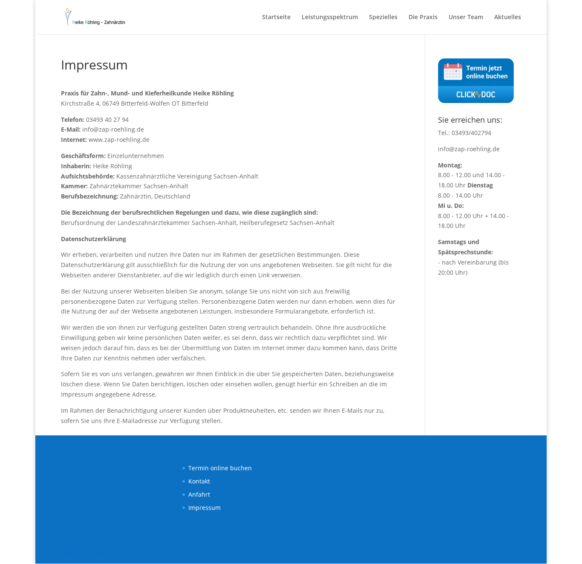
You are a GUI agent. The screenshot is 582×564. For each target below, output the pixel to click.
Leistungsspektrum (330, 17)
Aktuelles (507, 17)
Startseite (276, 17)
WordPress (163, 552)
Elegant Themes (104, 552)
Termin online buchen (220, 468)
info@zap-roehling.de (469, 149)
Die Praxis (423, 17)
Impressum (204, 508)
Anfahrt (199, 494)
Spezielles (383, 17)
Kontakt (199, 481)
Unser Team (466, 17)
